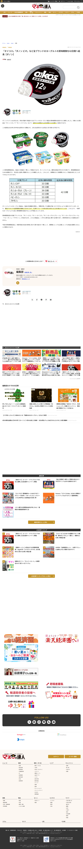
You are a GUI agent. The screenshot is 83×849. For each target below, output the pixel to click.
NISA (20, 779)
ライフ (66, 12)
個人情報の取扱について (48, 830)
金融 (67, 771)
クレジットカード (38, 790)
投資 (26, 12)
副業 (51, 802)
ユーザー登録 (73, 756)
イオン (36, 777)
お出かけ (68, 769)
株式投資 (21, 767)
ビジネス (61, 12)
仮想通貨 (21, 775)
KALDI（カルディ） (39, 769)
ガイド (24, 821)
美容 (36, 786)
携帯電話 (37, 794)
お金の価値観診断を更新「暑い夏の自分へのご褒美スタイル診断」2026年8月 (28, 16)
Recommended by (73, 378)
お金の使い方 (69, 800)
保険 (45, 12)
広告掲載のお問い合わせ (32, 830)
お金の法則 (68, 802)
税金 (50, 12)
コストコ (37, 771)
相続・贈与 (21, 804)
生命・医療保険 (6, 804)
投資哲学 (21, 780)
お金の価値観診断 (18, 12)
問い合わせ (20, 830)
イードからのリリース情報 (72, 830)
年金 (20, 802)
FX (19, 773)
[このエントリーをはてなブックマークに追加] (50, 299)
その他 (78, 12)
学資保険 (5, 806)
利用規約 (40, 830)
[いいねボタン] (50, 261)
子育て (67, 810)
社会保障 (68, 813)
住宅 (67, 808)
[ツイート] (32, 299)
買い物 (67, 767)
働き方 (67, 804)
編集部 (20, 271)
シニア (51, 763)
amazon (36, 792)
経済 (51, 804)
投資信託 (21, 769)
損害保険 (5, 802)
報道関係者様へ (13, 830)
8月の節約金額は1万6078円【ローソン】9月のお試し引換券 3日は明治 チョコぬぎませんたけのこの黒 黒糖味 (39, 420)
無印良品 (37, 780)
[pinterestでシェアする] (46, 299)
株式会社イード (26, 279)
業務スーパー (38, 773)
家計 (67, 812)
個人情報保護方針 (57, 830)
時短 (67, 817)
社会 (51, 806)
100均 (36, 767)
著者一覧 (7, 830)
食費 (36, 784)
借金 (36, 802)
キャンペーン (38, 12)
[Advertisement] (41, 324)
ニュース (10, 12)
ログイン (56, 756)
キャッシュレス (38, 788)
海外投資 (21, 777)
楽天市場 (37, 779)
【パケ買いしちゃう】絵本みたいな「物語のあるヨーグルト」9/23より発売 (29, 415)
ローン (54, 12)
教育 (67, 815)
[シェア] (37, 299)
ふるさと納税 (22, 806)
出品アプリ (37, 775)
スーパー (37, 782)
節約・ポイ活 (31, 12)
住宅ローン (37, 800)
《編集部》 (78, 232)
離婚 (67, 806)
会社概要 (64, 830)
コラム (72, 12)
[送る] (41, 299)
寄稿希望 (25, 830)
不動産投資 (21, 771)
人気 (4, 12)
